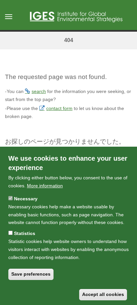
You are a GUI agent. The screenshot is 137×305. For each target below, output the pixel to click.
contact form (59, 108)
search (39, 91)
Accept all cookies (103, 294)
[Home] (76, 17)
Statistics (24, 233)
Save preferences (31, 274)
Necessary (26, 198)
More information (45, 185)
